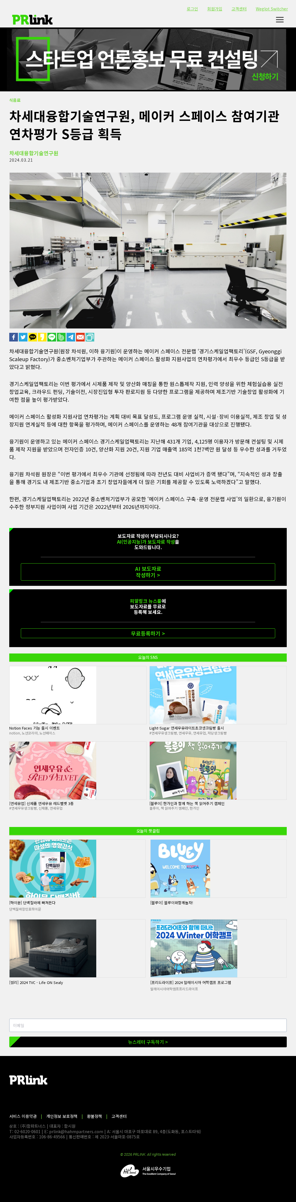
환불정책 (94, 1116)
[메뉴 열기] (280, 20)
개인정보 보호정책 (61, 1116)
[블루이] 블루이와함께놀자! (171, 902)
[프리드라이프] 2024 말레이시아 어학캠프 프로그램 (190, 982)
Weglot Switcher (272, 9)
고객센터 (239, 9)
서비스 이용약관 (23, 1116)
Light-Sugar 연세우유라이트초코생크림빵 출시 (186, 728)
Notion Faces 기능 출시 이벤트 (34, 728)
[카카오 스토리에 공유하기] (42, 337)
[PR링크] (32, 20)
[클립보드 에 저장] (90, 337)
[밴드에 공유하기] (61, 337)
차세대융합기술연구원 (33, 153)
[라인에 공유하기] (52, 337)
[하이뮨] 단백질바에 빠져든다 (32, 902)
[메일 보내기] (81, 337)
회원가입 (214, 9)
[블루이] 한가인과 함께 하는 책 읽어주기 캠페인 (187, 803)
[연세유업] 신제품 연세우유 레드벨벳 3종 (41, 803)
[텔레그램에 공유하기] (71, 337)
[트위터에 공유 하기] (23, 337)
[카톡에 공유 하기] (33, 337)
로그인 (192, 9)
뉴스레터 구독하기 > (148, 1041)
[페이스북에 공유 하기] (14, 337)
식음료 (15, 100)
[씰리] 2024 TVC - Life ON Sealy (36, 982)
